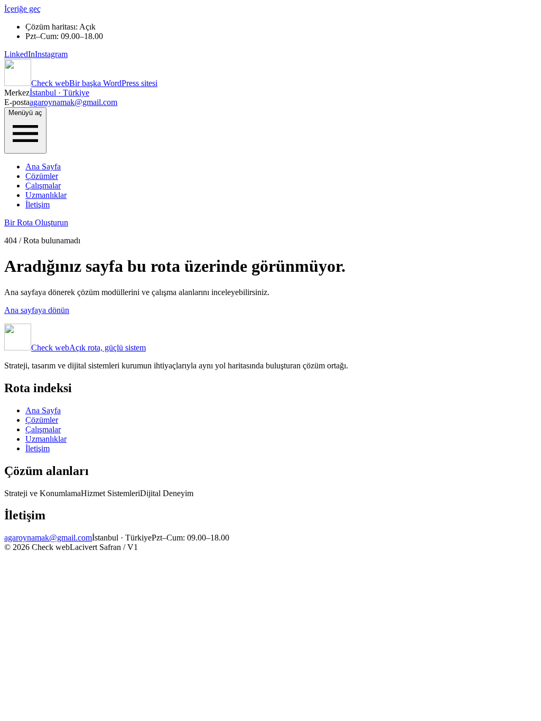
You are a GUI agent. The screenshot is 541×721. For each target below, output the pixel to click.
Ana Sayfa (43, 166)
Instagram (51, 54)
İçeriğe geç (22, 8)
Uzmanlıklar (46, 195)
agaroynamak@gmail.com (73, 102)
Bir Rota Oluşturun (36, 222)
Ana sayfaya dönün (36, 310)
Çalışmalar (43, 185)
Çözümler (41, 176)
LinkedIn (19, 54)
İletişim (37, 204)
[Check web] (17, 83)
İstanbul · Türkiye (59, 92)
